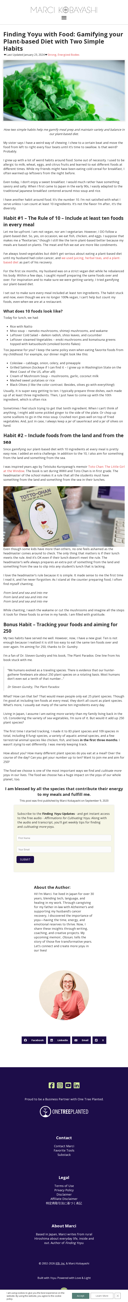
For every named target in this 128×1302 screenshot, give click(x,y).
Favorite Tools (64, 1150)
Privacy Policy (64, 1190)
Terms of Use (64, 1186)
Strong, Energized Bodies (63, 55)
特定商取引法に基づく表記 (64, 1203)
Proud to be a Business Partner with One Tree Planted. (64, 1099)
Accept (80, 1295)
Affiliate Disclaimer (64, 1199)
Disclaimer (64, 1194)
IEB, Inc (60, 1263)
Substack (64, 1155)
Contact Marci (64, 1146)
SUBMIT (25, 859)
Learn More (102, 1295)
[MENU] (64, 18)
